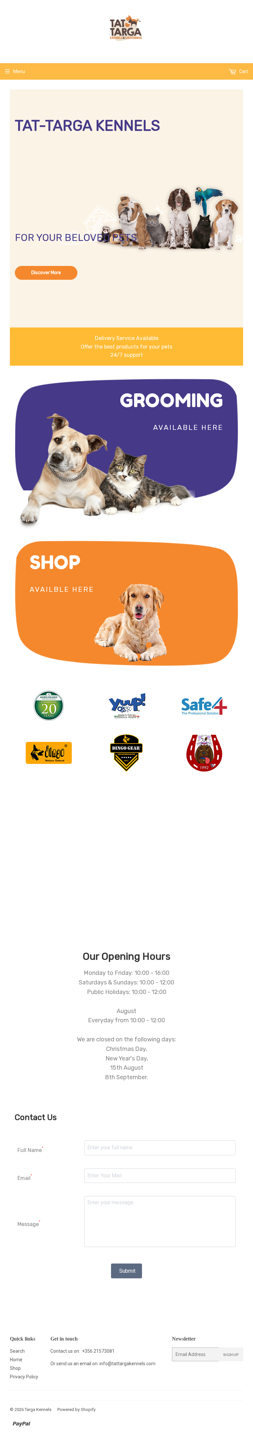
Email (24, 1177)
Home (16, 1359)
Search (17, 1351)
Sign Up (231, 1354)
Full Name (30, 1150)
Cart (243, 71)
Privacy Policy (24, 1376)
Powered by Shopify (76, 1409)
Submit (127, 1271)
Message (28, 1223)
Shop (15, 1368)
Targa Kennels (38, 1409)
